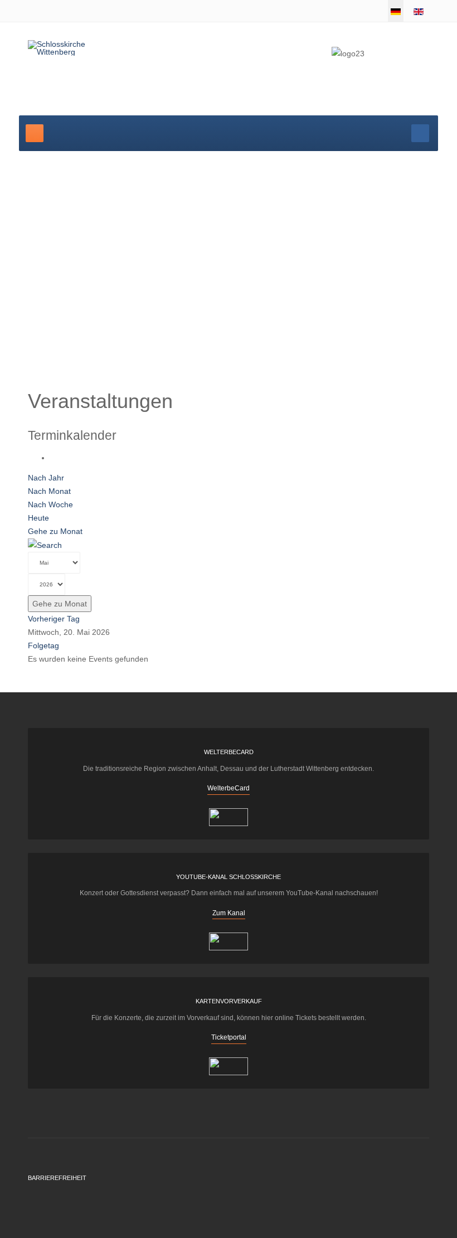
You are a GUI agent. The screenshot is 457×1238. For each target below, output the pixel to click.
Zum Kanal (228, 913)
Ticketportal (228, 1037)
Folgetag (43, 645)
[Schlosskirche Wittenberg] (71, 48)
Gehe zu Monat (55, 531)
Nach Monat (49, 491)
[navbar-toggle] (34, 133)
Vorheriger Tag (54, 618)
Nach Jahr (46, 477)
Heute (38, 517)
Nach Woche (50, 504)
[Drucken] (53, 457)
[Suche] (45, 544)
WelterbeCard (228, 788)
